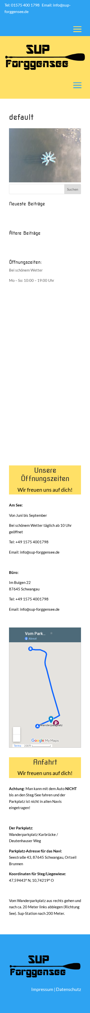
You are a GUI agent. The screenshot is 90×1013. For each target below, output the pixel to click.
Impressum (42, 989)
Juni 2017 (17, 241)
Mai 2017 (17, 249)
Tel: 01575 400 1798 (22, 5)
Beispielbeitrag (21, 211)
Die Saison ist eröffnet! (28, 220)
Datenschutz (68, 989)
